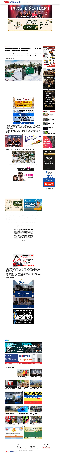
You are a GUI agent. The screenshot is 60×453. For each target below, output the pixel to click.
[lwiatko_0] (14, 433)
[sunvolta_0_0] (33, 141)
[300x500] (49, 160)
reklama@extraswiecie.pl (46, 448)
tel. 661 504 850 (19, 447)
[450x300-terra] (14, 205)
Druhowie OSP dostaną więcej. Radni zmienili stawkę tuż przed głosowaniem (10, 424)
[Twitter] (7, 340)
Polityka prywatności (24, 450)
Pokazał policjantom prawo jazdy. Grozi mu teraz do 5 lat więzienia (22, 424)
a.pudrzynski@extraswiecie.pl (21, 448)
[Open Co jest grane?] (40, 2)
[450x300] (14, 398)
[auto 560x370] (33, 398)
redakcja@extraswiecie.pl (46, 447)
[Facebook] (5, 340)
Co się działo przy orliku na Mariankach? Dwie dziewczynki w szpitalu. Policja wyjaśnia (35, 414)
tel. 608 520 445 (32, 447)
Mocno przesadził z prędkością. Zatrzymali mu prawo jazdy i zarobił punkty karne (23, 414)
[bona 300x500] (49, 78)
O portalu (19, 450)
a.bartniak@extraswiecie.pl (34, 448)
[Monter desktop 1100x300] (23, 359)
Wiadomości (7, 46)
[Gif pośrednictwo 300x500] (49, 100)
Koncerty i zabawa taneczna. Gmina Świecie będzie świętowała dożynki (36, 377)
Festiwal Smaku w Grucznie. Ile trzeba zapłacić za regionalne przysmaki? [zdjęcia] (22, 388)
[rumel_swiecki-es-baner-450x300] (14, 141)
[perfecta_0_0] (33, 433)
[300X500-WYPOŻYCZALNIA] (49, 56)
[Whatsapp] (8, 340)
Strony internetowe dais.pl (43, 451)
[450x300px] (33, 205)
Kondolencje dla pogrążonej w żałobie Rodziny (51, 128)
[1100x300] (30, 25)
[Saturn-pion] (49, 180)
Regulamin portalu (30, 450)
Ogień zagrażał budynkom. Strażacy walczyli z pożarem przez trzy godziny (36, 388)
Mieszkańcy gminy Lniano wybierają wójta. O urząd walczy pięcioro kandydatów (11, 388)
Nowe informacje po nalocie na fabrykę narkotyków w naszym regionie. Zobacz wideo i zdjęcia (35, 424)
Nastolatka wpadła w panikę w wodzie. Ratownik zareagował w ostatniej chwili (22, 377)
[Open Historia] (47, 2)
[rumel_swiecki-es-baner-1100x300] (30, 11)
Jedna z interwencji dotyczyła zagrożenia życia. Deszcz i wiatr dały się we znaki (11, 414)
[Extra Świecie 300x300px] (49, 142)
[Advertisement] (30, 38)
